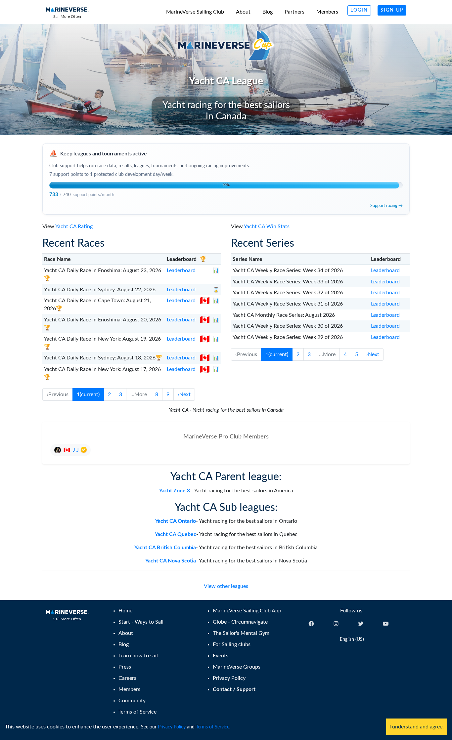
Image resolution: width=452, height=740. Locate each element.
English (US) (352, 639)
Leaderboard (181, 270)
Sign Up (392, 10)
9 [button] (167, 394)
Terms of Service (212, 727)
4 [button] (345, 354)
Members (327, 12)
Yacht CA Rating (74, 226)
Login (359, 10)
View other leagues (226, 586)
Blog (267, 12)
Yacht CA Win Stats (267, 226)
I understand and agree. (416, 726)
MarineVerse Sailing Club (195, 12)
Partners (294, 12)
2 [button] (109, 394)
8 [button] (156, 394)
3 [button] (120, 394)
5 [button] (356, 354)
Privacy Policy (172, 727)
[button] (184, 394)
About (243, 12)
